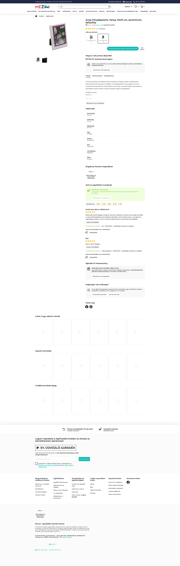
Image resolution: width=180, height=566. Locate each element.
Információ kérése (99, 294)
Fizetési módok (97, 76)
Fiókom (127, 6)
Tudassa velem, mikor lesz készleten (122, 48)
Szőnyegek (66, 11)
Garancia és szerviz (78, 489)
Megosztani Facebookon (86, 306)
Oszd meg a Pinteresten (90, 306)
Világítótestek (91, 11)
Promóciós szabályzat (115, 482)
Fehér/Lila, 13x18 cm (91, 41)
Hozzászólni (93, 232)
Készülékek (110, 11)
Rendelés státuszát (114, 1)
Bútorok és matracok (47, 11)
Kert (58, 11)
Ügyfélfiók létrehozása (60, 482)
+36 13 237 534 (140, 1)
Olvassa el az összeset (95, 103)
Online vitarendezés (114, 494)
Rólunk (92, 484)
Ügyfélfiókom (58, 478)
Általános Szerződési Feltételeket (49, 465)
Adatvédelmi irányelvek (115, 488)
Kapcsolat (128, 1)
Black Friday (32, 11)
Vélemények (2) (109, 76)
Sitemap (92, 493)
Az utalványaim (58, 493)
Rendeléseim (39, 489)
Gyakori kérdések (95, 490)
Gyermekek (144, 11)
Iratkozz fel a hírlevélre (60, 490)
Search (109, 6)
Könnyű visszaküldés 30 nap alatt (80, 429)
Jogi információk (114, 478)
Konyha (102, 11)
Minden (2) (90, 204)
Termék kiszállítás (40, 492)
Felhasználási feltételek (115, 485)
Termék (88, 76)
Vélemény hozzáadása (101, 198)
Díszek (81, 11)
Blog (91, 487)
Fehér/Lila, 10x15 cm (103, 41)
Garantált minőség (111, 429)
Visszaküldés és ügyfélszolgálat (78, 479)
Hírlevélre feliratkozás (101, 70)
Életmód (153, 11)
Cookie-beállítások (114, 491)
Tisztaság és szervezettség (127, 11)
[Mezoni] (36, 16)
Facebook (128, 482)
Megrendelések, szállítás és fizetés (42, 479)
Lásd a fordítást (93, 222)
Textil (74, 11)
